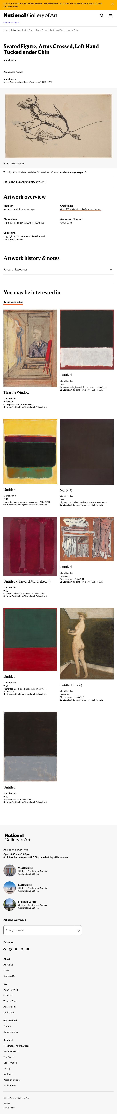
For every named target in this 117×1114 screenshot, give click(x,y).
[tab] (13, 302)
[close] (112, 4)
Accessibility (9, 1006)
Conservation (10, 1062)
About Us (8, 964)
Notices (6, 1103)
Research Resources (15, 269)
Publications (9, 1085)
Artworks (15, 30)
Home (6, 30)
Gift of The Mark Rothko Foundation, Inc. (80, 209)
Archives (7, 1074)
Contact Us (9, 975)
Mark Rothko (9, 78)
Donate (7, 1026)
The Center (9, 1056)
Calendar (7, 995)
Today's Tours (10, 1001)
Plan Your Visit (10, 989)
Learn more (12, 6)
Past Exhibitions (11, 1079)
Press (6, 970)
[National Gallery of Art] (58, 837)
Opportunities (10, 1031)
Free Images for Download (16, 1045)
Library (6, 1068)
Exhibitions (9, 1012)
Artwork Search (11, 1051)
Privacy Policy (9, 1107)
